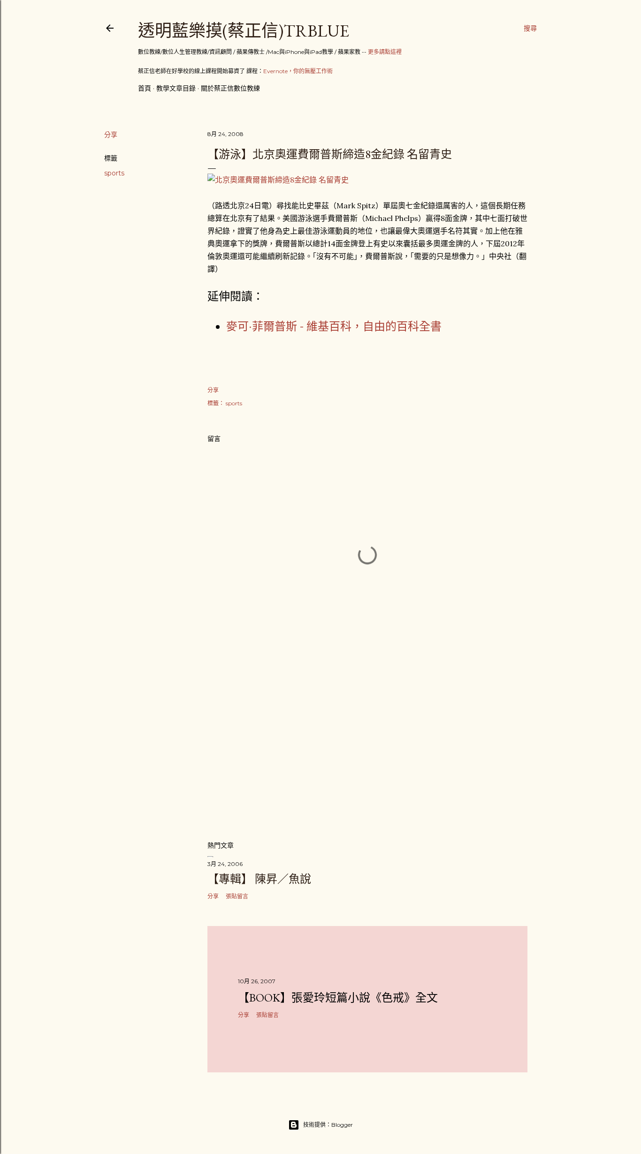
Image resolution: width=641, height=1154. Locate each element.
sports (114, 173)
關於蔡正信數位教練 (230, 88)
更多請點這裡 (385, 51)
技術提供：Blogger (328, 1124)
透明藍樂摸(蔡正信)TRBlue (243, 31)
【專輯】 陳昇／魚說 (259, 879)
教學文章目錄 (176, 88)
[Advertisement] (367, 751)
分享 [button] (110, 134)
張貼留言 (237, 896)
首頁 (144, 88)
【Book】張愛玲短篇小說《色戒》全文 (338, 997)
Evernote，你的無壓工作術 (298, 71)
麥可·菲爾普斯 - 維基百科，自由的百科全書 (334, 326)
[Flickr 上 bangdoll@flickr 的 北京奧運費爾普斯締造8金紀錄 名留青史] (278, 179)
